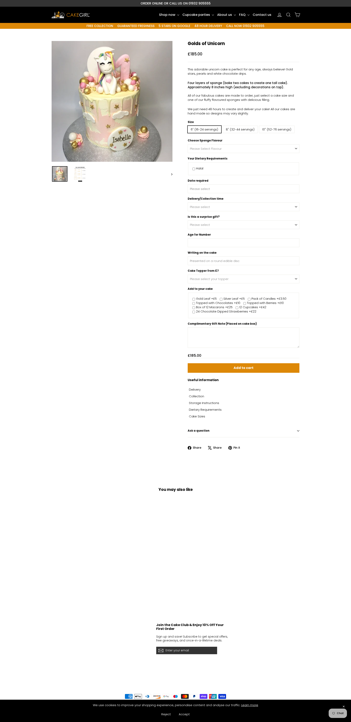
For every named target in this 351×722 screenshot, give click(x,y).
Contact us (262, 14)
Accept (184, 714)
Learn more (249, 705)
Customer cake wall (117, 658)
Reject (166, 714)
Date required (198, 180)
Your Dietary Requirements (208, 158)
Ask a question (198, 431)
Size (191, 122)
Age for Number (199, 234)
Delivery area (62, 652)
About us (225, 14)
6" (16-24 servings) (204, 129)
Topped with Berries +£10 (265, 303)
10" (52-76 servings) (276, 129)
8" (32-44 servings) (240, 129)
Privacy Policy (62, 665)
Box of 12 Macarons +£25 (214, 307)
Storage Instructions (204, 403)
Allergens (59, 645)
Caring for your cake (68, 633)
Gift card (109, 671)
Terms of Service (65, 658)
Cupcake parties (196, 14)
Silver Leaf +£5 (234, 299)
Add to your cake (200, 289)
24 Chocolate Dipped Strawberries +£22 (226, 312)
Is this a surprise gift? (204, 217)
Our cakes (110, 633)
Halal (199, 168)
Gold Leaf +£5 (206, 299)
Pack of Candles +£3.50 (268, 299)
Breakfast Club (114, 639)
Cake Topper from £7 (203, 271)
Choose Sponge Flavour (205, 140)
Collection (196, 396)
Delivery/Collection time (205, 198)
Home (107, 626)
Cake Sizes (197, 416)
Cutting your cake (66, 639)
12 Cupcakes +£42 (252, 307)
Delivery (195, 389)
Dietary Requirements (205, 409)
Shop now (167, 14)
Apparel (108, 665)
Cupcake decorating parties (124, 652)
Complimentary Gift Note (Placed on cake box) (222, 323)
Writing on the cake (202, 252)
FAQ (242, 14)
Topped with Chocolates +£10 (218, 303)
